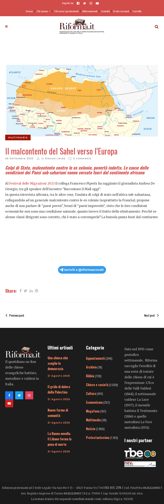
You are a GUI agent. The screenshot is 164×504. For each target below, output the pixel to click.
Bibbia (90, 375)
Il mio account (121, 11)
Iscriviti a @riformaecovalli (84, 270)
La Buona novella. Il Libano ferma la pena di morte (59, 439)
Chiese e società (97, 384)
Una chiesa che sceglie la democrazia (58, 363)
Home (29, 11)
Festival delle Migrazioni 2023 (32, 183)
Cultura (91, 393)
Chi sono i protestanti (66, 11)
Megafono (92, 411)
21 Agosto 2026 (59, 375)
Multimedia (93, 420)
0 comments (82, 158)
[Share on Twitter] (25, 290)
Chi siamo (42, 11)
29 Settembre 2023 (19, 158)
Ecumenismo (94, 402)
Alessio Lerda (55, 158)
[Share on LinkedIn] (31, 290)
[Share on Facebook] (20, 290)
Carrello (137, 11)
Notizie (90, 428)
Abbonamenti (89, 11)
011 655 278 (112, 488)
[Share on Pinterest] (36, 290)
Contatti (105, 11)
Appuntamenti (95, 358)
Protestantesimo (97, 437)
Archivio (91, 367)
